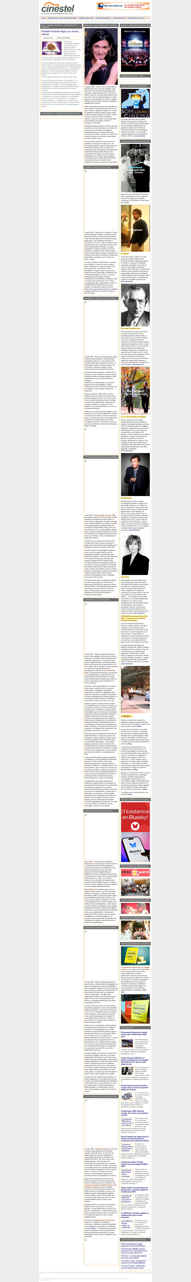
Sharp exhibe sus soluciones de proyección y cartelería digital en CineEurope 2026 (134, 1190)
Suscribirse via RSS (135, 18)
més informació (139, 136)
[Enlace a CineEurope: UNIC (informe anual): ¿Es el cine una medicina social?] (127, 1122)
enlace (93, 1228)
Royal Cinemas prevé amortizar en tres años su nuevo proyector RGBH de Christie (134, 1088)
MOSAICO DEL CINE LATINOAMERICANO (62, 18)
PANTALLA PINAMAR (55, 25)
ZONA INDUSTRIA (119, 18)
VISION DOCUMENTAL (103, 18)
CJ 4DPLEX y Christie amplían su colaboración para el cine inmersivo (135, 1215)
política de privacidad (123, 1278)
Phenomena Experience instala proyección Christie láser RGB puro (134, 1034)
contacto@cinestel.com (103, 1278)
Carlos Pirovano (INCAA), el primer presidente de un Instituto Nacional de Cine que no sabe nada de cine (134, 1061)
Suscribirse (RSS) (45, 1280)
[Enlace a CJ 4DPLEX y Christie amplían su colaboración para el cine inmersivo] (127, 1224)
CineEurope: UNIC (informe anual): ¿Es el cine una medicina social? (134, 1113)
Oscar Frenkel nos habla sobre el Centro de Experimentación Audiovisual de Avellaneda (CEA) (135, 1139)
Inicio (43, 18)
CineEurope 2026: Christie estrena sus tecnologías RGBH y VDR (134, 1164)
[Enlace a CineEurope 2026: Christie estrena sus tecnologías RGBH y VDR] (127, 1173)
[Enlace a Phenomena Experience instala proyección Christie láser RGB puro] (127, 1043)
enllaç (139, 726)
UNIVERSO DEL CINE (86, 18)
